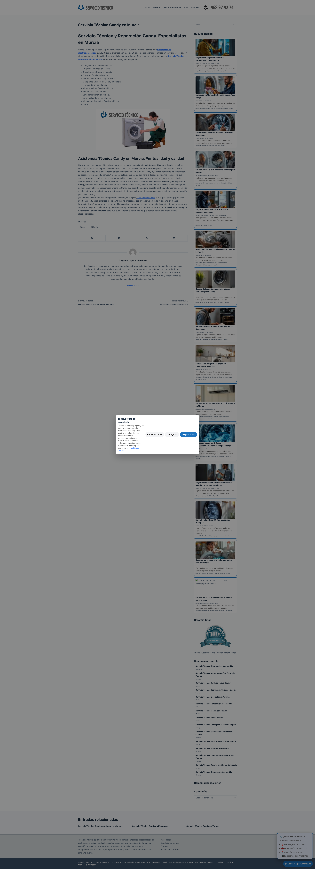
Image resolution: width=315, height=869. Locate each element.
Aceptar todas (189, 434)
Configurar (172, 434)
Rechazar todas (154, 434)
